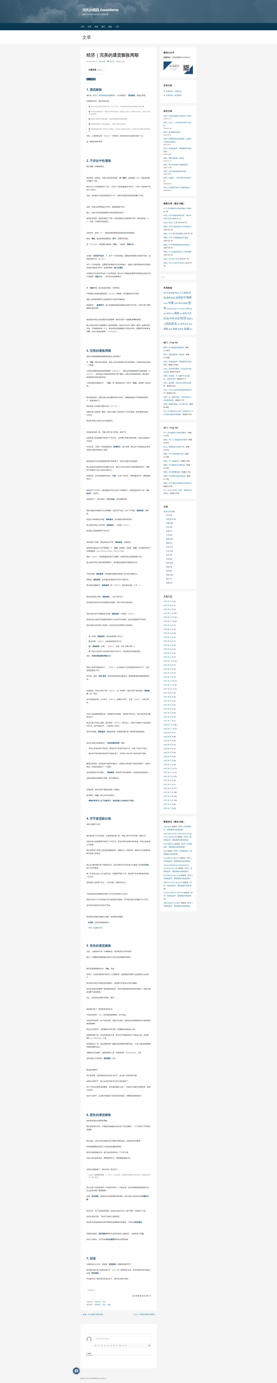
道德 (174, 328)
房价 (165, 313)
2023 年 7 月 (168, 637)
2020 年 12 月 (168, 725)
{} (123, 1345)
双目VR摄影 (183, 303)
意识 (190, 309)
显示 (99, 70)
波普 (185, 313)
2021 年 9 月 (168, 693)
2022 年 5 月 (168, 669)
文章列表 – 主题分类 (174, 91)
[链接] (120, 1345)
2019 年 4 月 (168, 796)
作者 (96, 26)
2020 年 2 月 (168, 760)
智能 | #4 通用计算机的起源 (174, 476)
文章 (89, 26)
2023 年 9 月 (168, 633)
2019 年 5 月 (168, 792)
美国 (189, 318)
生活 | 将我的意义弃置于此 (173, 447)
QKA (165, 851)
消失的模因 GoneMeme (100, 9)
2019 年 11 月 (168, 772)
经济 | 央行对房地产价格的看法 (175, 164)
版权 (110, 26)
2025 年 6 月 (168, 605)
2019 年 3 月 (168, 800)
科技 (177, 318)
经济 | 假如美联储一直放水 (173, 158)
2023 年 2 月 (168, 657)
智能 (168, 539)
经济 (103, 1302)
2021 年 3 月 (168, 713)
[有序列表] (107, 1345)
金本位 (180, 329)
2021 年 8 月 (168, 697)
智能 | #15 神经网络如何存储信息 (176, 244)
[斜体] (98, 1345)
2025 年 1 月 (168, 613)
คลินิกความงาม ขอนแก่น (173, 882)
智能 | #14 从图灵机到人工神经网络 (177, 252)
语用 (178, 324)
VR (167, 292)
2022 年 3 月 (168, 673)
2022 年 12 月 (168, 661)
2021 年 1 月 (168, 721)
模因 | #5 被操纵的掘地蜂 (173, 347)
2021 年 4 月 (168, 709)
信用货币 (97, 1305)
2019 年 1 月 (168, 808)
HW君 (103, 61)
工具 (117, 26)
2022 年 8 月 (168, 665)
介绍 (82, 26)
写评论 (112, 61)
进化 (190, 324)
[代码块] (116, 1345)
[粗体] (95, 1345)
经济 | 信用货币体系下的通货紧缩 (176, 187)
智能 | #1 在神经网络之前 (173, 454)
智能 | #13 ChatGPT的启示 (174, 263)
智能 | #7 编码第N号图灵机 (174, 465)
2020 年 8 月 (168, 736)
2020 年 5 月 (168, 748)
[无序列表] (110, 1345)
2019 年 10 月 (168, 776)
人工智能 (183, 292)
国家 (171, 309)
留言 (103, 26)
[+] (126, 1345)
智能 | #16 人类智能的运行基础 (175, 237)
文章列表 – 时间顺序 (174, 95)
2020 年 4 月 (168, 752)
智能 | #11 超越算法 (171, 461)
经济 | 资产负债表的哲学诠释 (174, 171)
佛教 (168, 297)
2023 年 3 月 (168, 653)
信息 (173, 297)
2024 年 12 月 (168, 617)
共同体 (165, 303)
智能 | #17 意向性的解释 (173, 233)
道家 (170, 329)
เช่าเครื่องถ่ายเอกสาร (171, 858)
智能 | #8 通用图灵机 (171, 472)
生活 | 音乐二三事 (170, 222)
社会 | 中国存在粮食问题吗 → (145, 1314)
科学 (172, 318)
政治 (169, 313)
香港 (191, 329)
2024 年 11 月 (168, 621)
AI (164, 292)
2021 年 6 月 (168, 701)
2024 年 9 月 (168, 625)
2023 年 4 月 (168, 649)
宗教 (183, 309)
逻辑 (165, 328)
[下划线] (101, 1345)
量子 (168, 579)
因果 (168, 309)
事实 (177, 293)
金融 (108, 1305)
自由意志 (171, 323)
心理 (187, 308)
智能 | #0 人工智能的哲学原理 (175, 439)
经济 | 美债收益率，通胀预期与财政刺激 (177, 885)
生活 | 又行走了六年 (171, 259)
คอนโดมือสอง (168, 844)
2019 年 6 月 (168, 788)
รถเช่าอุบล (167, 826)
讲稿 (168, 567)
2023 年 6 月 (168, 641)
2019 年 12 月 (168, 768)
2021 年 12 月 (168, 681)
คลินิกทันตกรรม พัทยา (171, 903)
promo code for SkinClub (173, 892)
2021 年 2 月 (168, 717)
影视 (168, 531)
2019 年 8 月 (168, 780)
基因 (175, 309)
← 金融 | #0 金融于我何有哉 (92, 1314)
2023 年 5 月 (168, 645)
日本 (172, 313)
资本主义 (184, 323)
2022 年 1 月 (168, 677)
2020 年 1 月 (168, 764)
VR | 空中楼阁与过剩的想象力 (175, 208)
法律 (181, 313)
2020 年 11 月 (168, 729)
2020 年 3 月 (168, 756)
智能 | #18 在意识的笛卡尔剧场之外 (177, 226)
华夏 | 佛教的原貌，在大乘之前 (175, 404)
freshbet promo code (172, 875)
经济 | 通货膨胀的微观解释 (103, 95)
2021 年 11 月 (168, 685)
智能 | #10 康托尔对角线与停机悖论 (177, 483)
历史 (176, 303)
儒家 (189, 297)
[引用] (113, 1345)
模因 (176, 313)
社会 (166, 318)
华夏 (171, 303)
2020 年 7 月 (168, 740)
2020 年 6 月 (168, 744)
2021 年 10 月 (168, 689)
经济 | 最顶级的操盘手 (172, 132)
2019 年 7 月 (168, 784)
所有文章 (97, 1302)
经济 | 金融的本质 (96, 928)
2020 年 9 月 (168, 732)
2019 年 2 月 (168, 804)
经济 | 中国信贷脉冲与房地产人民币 (177, 116)
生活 (189, 313)
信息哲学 (169, 519)
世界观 (172, 292)
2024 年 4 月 (168, 629)
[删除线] (104, 1345)
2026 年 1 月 (168, 601)
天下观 (179, 309)
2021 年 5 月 (168, 705)
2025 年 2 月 (168, 609)
